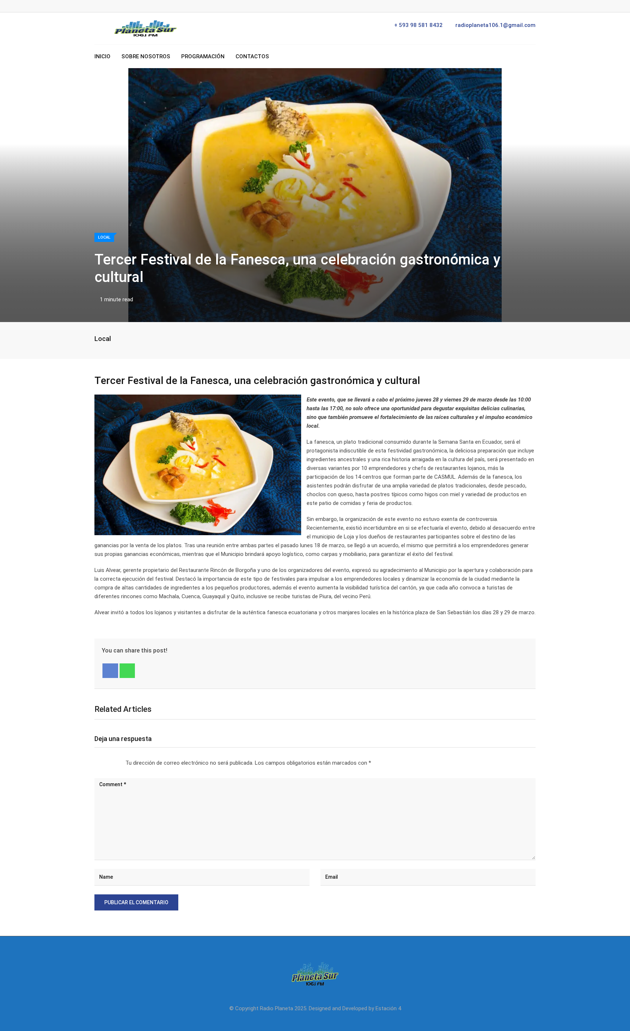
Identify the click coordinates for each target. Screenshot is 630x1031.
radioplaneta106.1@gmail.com (495, 25)
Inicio (102, 56)
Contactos (252, 56)
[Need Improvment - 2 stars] (101, 763)
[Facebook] (110, 670)
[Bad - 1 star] (95, 763)
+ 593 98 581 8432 (418, 25)
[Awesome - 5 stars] (118, 763)
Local (102, 338)
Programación (203, 56)
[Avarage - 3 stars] (106, 763)
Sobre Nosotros (145, 56)
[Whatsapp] (127, 670)
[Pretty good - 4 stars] (112, 763)
